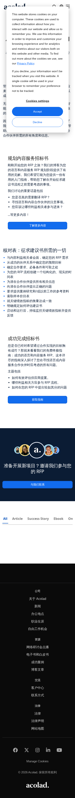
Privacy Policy (25, 63)
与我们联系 (38, 484)
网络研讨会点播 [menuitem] (37, 647)
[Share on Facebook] (15, 749)
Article (17, 518)
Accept (37, 111)
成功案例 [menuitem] (37, 662)
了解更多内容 (37, 225)
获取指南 (37, 399)
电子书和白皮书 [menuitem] (37, 654)
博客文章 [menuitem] (37, 669)
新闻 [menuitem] (37, 606)
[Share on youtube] (59, 749)
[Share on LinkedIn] (48, 749)
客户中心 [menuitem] (37, 688)
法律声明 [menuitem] (37, 721)
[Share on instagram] (37, 749)
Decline (37, 122)
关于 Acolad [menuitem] (37, 598)
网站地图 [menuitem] (37, 728)
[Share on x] (26, 749)
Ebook (58, 518)
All (5, 518)
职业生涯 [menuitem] (37, 621)
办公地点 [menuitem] (37, 613)
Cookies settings (37, 100)
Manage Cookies (37, 761)
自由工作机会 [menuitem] (37, 629)
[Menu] (68, 6)
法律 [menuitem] (37, 713)
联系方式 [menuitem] (37, 695)
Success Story (38, 518)
